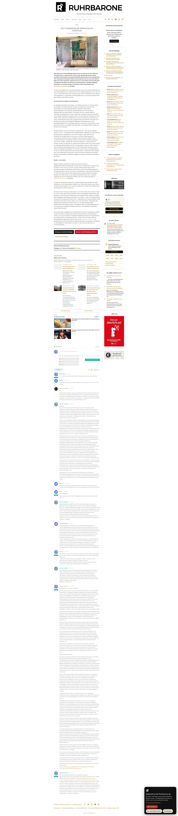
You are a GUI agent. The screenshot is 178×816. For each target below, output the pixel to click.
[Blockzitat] (72, 356)
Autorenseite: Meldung (61, 236)
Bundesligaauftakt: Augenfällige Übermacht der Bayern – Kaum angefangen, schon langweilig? (115, 226)
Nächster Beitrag (88, 310)
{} (75, 355)
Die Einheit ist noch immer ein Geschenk (114, 276)
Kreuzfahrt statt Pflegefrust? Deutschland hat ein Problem (113, 59)
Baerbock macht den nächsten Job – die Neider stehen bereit (114, 78)
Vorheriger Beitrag (65, 310)
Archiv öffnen (114, 251)
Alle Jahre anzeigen (110, 265)
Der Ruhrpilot (109, 75)
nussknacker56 (64, 388)
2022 (107, 258)
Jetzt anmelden (114, 41)
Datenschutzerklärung (68, 808)
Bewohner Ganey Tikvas (60, 178)
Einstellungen (168, 811)
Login (89, 19)
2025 (112, 255)
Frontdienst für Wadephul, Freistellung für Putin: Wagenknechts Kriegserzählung (115, 63)
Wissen (68, 19)
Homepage (56, 19)
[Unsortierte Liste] (70, 356)
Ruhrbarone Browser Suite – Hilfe (97, 808)
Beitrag (70, 186)
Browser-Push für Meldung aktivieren (86, 232)
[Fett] (60, 356)
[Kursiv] (62, 356)
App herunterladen (114, 208)
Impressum (57, 808)
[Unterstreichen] (64, 356)
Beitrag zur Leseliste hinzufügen (64, 232)
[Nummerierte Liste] (68, 356)
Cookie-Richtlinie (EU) (81, 808)
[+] (78, 355)
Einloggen (78, 248)
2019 (121, 258)
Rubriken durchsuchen (110, 261)
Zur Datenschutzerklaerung (153, 803)
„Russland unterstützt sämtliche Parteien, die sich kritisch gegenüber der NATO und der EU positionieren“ (114, 72)
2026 (107, 255)
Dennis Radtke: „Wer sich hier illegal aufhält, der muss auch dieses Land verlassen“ (115, 91)
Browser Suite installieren (114, 212)
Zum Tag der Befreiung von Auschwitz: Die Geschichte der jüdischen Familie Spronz (93, 291)
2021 (112, 258)
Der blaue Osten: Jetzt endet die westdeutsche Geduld (113, 169)
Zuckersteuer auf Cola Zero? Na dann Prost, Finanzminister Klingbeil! (115, 138)
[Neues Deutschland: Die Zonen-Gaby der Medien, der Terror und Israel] (58, 288)
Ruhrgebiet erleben (77, 804)
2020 (116, 258)
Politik (62, 19)
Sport (84, 19)
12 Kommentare (83, 33)
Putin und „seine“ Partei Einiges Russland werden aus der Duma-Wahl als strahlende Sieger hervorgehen (115, 67)
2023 (121, 255)
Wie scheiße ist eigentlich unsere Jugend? (114, 299)
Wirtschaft (74, 19)
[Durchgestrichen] (66, 356)
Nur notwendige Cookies (154, 811)
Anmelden (97, 346)
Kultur (80, 19)
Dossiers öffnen (109, 263)
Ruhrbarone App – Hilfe (113, 808)
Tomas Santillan (64, 586)
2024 (116, 255)
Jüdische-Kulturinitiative (88, 219)
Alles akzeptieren (152, 806)
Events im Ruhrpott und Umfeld (62, 804)
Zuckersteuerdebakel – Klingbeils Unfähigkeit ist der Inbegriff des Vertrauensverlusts (114, 55)
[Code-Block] (74, 356)
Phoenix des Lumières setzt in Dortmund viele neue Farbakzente (115, 287)
